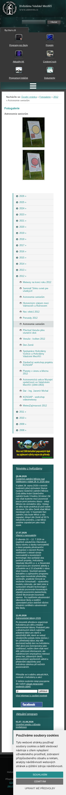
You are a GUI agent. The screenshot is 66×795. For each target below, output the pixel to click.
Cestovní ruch (49, 61)
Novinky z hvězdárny (29, 468)
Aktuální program (26, 714)
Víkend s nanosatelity (26, 535)
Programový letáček (18, 78)
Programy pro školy (18, 45)
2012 (55, 97)
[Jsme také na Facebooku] (31, 706)
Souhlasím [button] (40, 774)
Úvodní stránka (29, 97)
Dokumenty (49, 78)
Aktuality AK (18, 61)
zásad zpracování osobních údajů (29, 685)
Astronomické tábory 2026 (28, 618)
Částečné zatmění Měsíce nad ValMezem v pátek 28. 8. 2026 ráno (32, 480)
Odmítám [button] (40, 781)
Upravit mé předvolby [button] (40, 788)
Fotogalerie (45, 97)
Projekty (50, 45)
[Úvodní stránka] (9, 9)
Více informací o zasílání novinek (31, 695)
